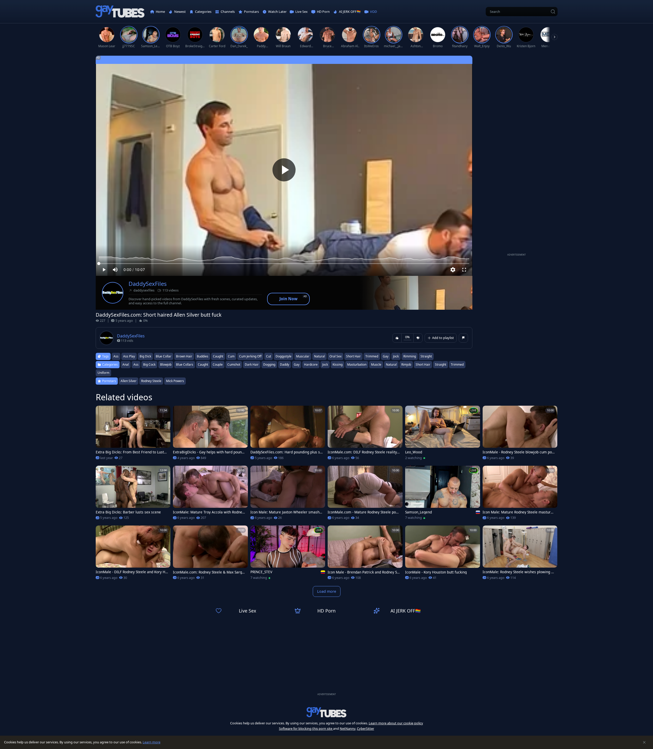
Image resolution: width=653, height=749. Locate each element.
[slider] (284, 263)
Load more (326, 591)
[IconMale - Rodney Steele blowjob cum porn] (520, 434)
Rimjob (406, 364)
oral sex (335, 356)
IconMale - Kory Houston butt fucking (436, 572)
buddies (202, 356)
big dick (145, 356)
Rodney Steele (151, 381)
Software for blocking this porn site (306, 728)
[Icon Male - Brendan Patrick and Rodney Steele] (365, 554)
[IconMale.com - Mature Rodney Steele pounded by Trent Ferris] (365, 494)
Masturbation (356, 364)
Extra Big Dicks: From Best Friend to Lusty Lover (131, 452)
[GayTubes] (120, 11)
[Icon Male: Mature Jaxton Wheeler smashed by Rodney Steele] (287, 494)
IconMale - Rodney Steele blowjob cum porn (518, 452)
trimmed (371, 356)
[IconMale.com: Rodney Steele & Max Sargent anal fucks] (210, 554)
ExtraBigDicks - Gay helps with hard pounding (209, 452)
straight (426, 356)
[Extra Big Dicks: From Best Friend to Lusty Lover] (133, 434)
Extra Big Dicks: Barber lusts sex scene (128, 512)
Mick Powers (175, 381)
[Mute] (115, 270)
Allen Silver (129, 381)
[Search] (553, 11)
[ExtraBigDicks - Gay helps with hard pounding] (210, 434)
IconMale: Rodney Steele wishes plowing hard (519, 572)
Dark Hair (252, 364)
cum (231, 356)
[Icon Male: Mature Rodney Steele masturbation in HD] (520, 494)
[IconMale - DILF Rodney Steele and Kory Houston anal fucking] (133, 554)
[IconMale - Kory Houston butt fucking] (442, 554)
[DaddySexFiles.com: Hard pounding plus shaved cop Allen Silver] (287, 434)
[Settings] (453, 270)
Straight (440, 364)
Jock (325, 364)
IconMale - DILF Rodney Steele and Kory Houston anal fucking (131, 572)
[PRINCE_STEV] (287, 554)
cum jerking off (250, 356)
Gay (296, 364)
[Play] (284, 169)
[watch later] (102, 412)
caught (218, 356)
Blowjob (165, 364)
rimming (409, 356)
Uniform (103, 373)
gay (385, 356)
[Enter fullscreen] (464, 270)
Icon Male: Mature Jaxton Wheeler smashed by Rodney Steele (285, 512)
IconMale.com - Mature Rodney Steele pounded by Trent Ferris (364, 512)
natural (319, 356)
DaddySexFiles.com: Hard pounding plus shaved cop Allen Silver (286, 452)
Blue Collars (184, 364)
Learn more (151, 742)
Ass (136, 364)
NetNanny (347, 728)
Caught (203, 364)
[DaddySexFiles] (112, 293)
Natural (391, 364)
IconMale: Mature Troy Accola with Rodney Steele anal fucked (208, 512)
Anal (125, 364)
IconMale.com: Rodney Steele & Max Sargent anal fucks (208, 572)
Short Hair (423, 364)
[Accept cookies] (644, 742)
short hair (353, 356)
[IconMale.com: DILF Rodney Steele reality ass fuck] (365, 434)
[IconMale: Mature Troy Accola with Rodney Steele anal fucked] (210, 494)
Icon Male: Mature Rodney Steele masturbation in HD (519, 512)
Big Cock (149, 364)
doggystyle (283, 356)
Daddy (284, 364)
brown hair (184, 356)
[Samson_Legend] (442, 494)
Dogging (269, 364)
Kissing (338, 364)
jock (396, 356)
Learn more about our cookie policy (396, 723)
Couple (218, 364)
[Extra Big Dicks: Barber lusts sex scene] (133, 494)
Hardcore (311, 364)
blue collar (163, 356)
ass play (129, 356)
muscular (302, 356)
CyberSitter (365, 728)
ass (116, 356)
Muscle (376, 364)
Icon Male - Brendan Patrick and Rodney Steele (364, 572)
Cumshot (233, 364)
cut (268, 356)
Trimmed (457, 364)
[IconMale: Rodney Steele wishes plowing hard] (520, 554)
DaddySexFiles (148, 283)
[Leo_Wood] (442, 434)
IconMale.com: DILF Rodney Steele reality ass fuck (364, 452)
